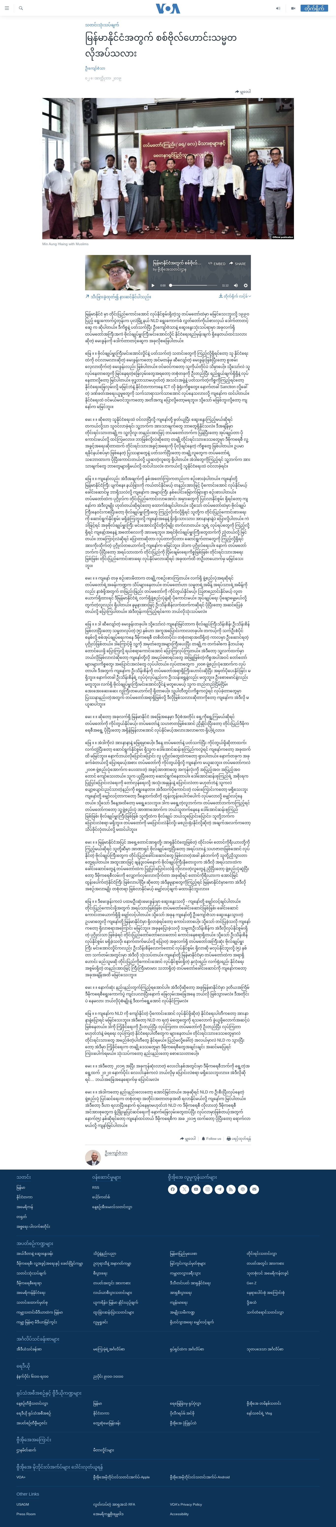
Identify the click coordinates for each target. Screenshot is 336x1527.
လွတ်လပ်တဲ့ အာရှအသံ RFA (114, 1504)
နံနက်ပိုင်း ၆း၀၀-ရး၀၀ (32, 1376)
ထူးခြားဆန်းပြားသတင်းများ (113, 1312)
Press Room (26, 1514)
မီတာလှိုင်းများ (103, 1450)
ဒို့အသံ (252, 1302)
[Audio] (278, 8)
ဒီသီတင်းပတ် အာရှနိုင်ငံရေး (190, 1283)
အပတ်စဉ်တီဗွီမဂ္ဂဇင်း (31, 1423)
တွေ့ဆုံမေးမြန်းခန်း (107, 1423)
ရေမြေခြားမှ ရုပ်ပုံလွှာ (185, 1403)
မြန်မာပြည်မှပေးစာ (183, 1254)
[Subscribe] (254, 1189)
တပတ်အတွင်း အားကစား (112, 1283)
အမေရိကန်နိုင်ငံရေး (31, 1293)
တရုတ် (21, 1217)
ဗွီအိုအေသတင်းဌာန (172, 269)
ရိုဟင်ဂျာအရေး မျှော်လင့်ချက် (192, 1322)
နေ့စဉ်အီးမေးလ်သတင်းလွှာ (112, 1207)
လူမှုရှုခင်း (100, 1322)
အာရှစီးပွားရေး (181, 1293)
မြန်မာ (20, 1187)
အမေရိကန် (24, 1207)
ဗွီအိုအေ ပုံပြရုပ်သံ (183, 1423)
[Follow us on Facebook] (172, 1189)
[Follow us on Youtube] (196, 1189)
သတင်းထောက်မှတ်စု (32, 1302)
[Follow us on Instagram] (207, 1189)
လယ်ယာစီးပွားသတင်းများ (112, 1293)
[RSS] (231, 1189)
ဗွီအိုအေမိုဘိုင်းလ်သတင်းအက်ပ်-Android (200, 1477)
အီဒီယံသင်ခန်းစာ (29, 1349)
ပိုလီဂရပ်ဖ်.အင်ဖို (182, 1413)
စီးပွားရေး (100, 1273)
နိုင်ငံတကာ (24, 1197)
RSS (95, 1187)
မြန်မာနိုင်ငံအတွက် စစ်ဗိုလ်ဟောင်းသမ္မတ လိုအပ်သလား (199, 263)
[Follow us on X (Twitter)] (184, 1189)
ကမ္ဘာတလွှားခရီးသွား (185, 1273)
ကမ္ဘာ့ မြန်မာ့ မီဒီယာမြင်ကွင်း (36, 1322)
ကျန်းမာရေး (179, 1302)
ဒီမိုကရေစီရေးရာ (29, 1283)
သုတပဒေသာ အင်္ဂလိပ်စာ (265, 1349)
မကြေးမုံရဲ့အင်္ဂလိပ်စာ (109, 1349)
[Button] (243, 91)
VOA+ (21, 1477)
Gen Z (252, 1283)
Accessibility (179, 1514)
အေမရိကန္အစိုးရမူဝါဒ (108, 1514)
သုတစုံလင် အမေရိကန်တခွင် (268, 1273)
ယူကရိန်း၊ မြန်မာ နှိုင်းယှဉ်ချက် (115, 1302)
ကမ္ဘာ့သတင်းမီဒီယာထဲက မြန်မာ (39, 1312)
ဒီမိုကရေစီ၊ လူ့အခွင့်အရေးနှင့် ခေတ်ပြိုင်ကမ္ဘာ (49, 1263)
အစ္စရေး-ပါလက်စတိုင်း (33, 1227)
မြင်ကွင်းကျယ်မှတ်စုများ (188, 1263)
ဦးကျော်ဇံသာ (95, 68)
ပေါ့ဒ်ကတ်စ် (101, 1197)
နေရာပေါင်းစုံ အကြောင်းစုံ (266, 1293)
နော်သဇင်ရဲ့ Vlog (259, 1413)
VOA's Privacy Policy (186, 1504)
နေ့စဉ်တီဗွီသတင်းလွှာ (32, 1403)
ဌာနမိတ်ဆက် (26, 1450)
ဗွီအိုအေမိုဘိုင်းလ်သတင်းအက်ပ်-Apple (121, 1477)
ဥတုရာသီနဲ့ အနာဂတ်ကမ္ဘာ (112, 1263)
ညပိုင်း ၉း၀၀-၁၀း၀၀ (108, 1376)
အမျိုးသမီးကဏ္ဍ (182, 1312)
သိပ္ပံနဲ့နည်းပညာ (104, 1254)
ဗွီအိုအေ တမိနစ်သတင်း (264, 1403)
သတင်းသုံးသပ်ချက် (102, 25)
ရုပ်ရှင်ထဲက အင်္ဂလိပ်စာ (187, 1349)
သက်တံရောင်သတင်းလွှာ (265, 1312)
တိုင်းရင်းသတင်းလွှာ (262, 1254)
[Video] (293, 8)
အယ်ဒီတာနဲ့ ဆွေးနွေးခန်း (34, 1254)
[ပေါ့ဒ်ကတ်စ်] (242, 1189)
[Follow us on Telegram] (219, 1189)
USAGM (22, 1504)
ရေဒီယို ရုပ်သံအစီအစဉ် (33, 1413)
